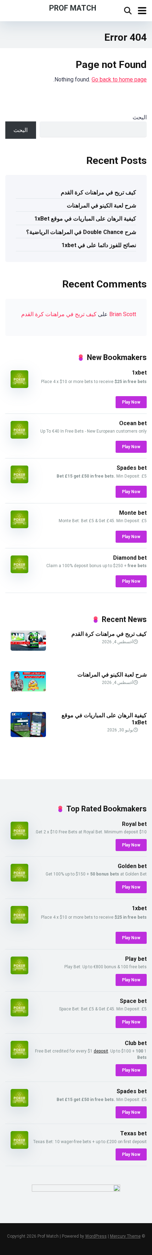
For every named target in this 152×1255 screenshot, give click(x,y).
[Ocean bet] (19, 436)
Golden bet (132, 866)
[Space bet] (19, 1014)
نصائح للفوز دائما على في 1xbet (99, 245)
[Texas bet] (19, 1146)
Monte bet (133, 512)
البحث (140, 117)
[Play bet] (19, 972)
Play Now (131, 402)
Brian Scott (122, 314)
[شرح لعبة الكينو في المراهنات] (28, 689)
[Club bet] (19, 1056)
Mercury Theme (125, 1236)
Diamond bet (130, 557)
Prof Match (72, 8)
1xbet (139, 372)
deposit (101, 1051)
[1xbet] (19, 386)
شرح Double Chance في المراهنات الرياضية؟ (81, 232)
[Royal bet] (19, 837)
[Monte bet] (19, 526)
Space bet (133, 1001)
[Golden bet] (19, 879)
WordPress (96, 1236)
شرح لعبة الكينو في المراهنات (101, 205)
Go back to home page (119, 79)
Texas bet (133, 1133)
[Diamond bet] (19, 571)
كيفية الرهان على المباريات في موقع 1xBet (85, 218)
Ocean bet (133, 423)
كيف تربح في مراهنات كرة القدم (98, 192)
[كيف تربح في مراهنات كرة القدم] (28, 648)
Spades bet (132, 467)
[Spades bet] (19, 481)
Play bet (136, 958)
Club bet (136, 1043)
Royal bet (134, 824)
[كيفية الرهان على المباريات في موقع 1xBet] (28, 735)
